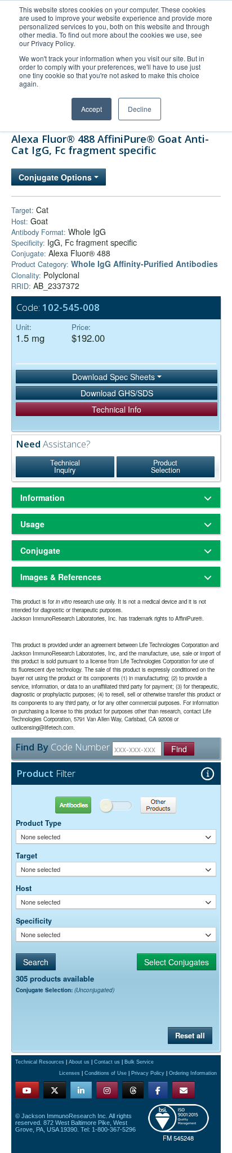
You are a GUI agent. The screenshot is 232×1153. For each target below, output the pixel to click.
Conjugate (40, 550)
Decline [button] (139, 109)
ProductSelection (165, 467)
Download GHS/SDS (117, 393)
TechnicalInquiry (65, 467)
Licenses (69, 1073)
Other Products (166, 805)
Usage (32, 524)
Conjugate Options (56, 177)
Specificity (34, 921)
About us (79, 1062)
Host (24, 888)
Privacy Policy (147, 1073)
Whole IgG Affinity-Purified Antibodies (144, 263)
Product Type (38, 823)
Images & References (60, 576)
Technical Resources (39, 1062)
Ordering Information (193, 1073)
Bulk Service (139, 1062)
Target (26, 855)
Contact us (107, 1062)
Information (42, 497)
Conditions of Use (105, 1073)
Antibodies (66, 805)
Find (179, 748)
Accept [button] (91, 109)
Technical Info (116, 409)
